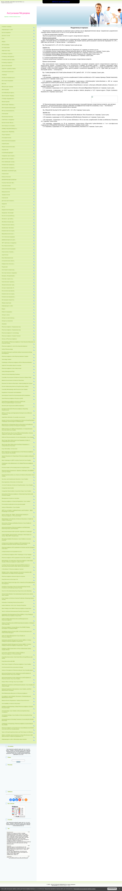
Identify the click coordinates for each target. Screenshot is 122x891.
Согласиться (112, 888)
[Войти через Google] (22, 799)
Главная (2, 2)
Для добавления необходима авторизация (18, 858)
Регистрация (7, 2)
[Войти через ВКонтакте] (13, 799)
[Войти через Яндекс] (19, 799)
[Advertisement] (18, 778)
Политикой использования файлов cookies (84, 888)
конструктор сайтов (62, 885)
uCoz (69, 885)
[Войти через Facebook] (16, 799)
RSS (23, 1)
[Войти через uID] (10, 799)
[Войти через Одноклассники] (26, 799)
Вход (11, 2)
